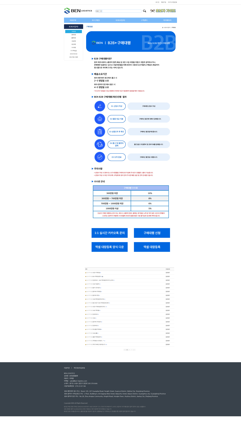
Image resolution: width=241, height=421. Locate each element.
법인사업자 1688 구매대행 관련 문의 (98, 303)
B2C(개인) (96, 20)
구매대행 (73, 31)
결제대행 (73, 34)
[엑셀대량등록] (153, 247)
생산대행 (73, 44)
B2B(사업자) (120, 20)
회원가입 (163, 2)
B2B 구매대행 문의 (94, 276)
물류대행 (73, 38)
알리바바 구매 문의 (94, 321)
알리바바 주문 (93, 295)
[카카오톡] (108, 233)
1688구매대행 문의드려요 (95, 299)
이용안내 (73, 20)
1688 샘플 (92, 333)
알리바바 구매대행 (94, 291)
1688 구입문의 (93, 284)
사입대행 (73, 41)
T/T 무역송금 (74, 50)
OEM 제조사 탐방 (73, 57)
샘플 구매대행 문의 (94, 337)
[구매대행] (153, 233)
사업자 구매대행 (93, 272)
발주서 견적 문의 (93, 287)
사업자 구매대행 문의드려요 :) (96, 306)
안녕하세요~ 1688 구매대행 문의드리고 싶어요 (100, 280)
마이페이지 (167, 20)
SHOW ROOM (73, 54)
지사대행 (73, 47)
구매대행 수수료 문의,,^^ (95, 340)
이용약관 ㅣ (68, 368)
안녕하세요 (92, 314)
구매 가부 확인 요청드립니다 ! (96, 344)
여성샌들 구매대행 (94, 329)
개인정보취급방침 (80, 368)
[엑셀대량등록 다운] (108, 247)
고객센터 (144, 20)
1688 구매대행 (93, 310)
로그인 (157, 2)
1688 (91, 318)
